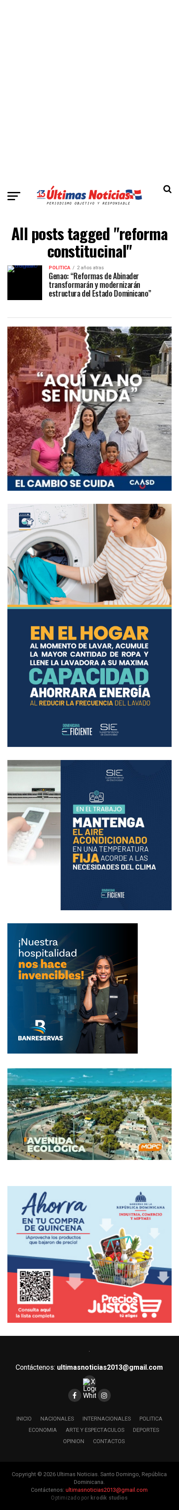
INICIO (24, 1418)
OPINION (73, 1441)
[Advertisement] (89, 89)
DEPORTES (146, 1430)
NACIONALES (57, 1418)
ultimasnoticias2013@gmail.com (110, 1367)
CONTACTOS (109, 1441)
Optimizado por (89, 1498)
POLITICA (150, 1418)
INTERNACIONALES (107, 1418)
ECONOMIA (43, 1430)
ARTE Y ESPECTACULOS (95, 1430)
